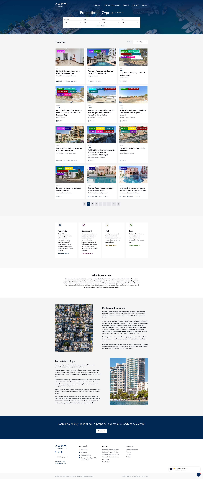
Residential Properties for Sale (110, 450)
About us (126, 5)
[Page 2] (118, 204)
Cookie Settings (126, 476)
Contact (145, 5)
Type (84, 19)
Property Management (112, 5)
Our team (136, 5)
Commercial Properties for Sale (110, 454)
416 (114, 204)
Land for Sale (106, 462)
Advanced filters (100, 26)
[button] (73, 22)
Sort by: (129, 42)
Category (66, 19)
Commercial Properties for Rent (110, 457)
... (109, 204)
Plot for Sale (105, 459)
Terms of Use (144, 476)
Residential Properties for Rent (110, 452)
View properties (62, 253)
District (104, 19)
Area (122, 19)
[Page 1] (84, 204)
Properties (96, 5)
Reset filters (118, 13)
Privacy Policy (136, 476)
